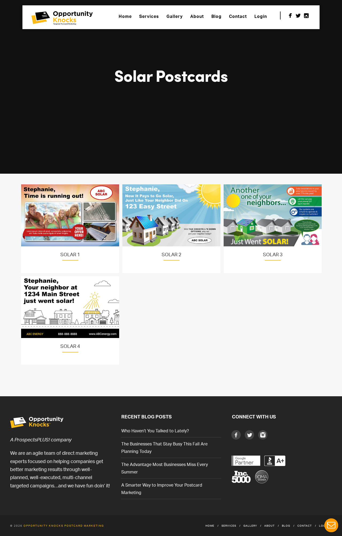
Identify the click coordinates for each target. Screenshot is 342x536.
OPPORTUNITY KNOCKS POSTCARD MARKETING (64, 525)
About (197, 16)
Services (149, 16)
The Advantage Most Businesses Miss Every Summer (164, 468)
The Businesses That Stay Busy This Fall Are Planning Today (164, 447)
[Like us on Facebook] (290, 15)
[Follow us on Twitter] (298, 15)
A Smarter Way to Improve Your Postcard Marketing (161, 488)
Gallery (174, 16)
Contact (238, 16)
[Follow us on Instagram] (306, 15)
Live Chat (331, 525)
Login (260, 16)
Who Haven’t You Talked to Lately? (155, 430)
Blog (216, 16)
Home (125, 16)
